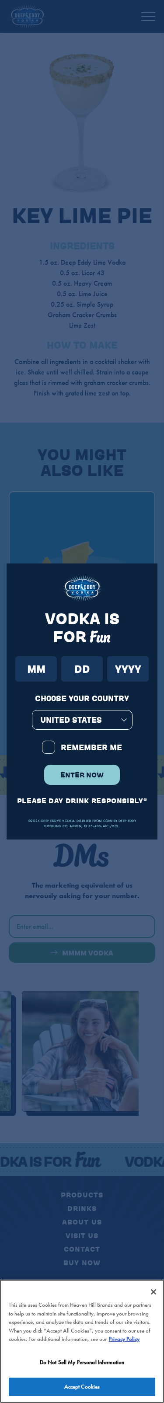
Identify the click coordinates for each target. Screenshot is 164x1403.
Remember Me (91, 747)
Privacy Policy (124, 1339)
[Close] (153, 1292)
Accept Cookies (82, 1386)
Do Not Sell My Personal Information (82, 1362)
